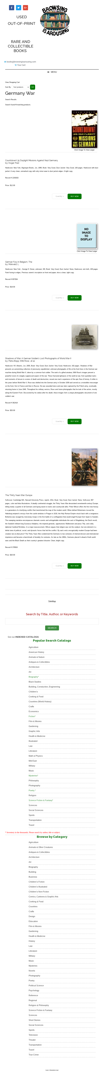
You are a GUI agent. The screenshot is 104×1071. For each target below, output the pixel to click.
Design (32, 916)
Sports (31, 815)
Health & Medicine (37, 736)
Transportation (35, 820)
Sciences (33, 805)
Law (30, 746)
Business (33, 877)
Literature (33, 751)
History (32, 941)
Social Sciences (36, 810)
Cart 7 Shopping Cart (52, 1070)
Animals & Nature (37, 657)
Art (30, 672)
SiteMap (52, 601)
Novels (32, 971)
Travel (31, 825)
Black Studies (35, 682)
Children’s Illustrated (38, 887)
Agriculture (33, 647)
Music (31, 771)
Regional (33, 1000)
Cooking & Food (36, 697)
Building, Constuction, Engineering (44, 687)
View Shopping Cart (12, 82)
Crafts (31, 706)
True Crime (34, 1055)
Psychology (34, 990)
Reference (33, 995)
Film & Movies (35, 721)
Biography (33, 867)
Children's (33, 692)
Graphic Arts (34, 731)
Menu (54, 72)
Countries (33, 906)
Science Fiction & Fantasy (40, 1010)
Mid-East (33, 761)
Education (33, 921)
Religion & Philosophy (39, 1005)
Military (32, 766)
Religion (32, 795)
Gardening (33, 726)
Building (32, 872)
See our (23, 637)
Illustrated (33, 741)
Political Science (36, 985)
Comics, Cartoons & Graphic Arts (43, 897)
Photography (34, 785)
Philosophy (34, 781)
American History (36, 652)
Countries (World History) (40, 701)
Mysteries (33, 966)
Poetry (31, 981)
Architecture (34, 667)
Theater (32, 1040)
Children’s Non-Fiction (39, 892)
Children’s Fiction (37, 882)
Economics (34, 711)
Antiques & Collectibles (39, 662)
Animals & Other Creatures (41, 847)
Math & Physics (36, 756)
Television (33, 1035)
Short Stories (34, 1020)
